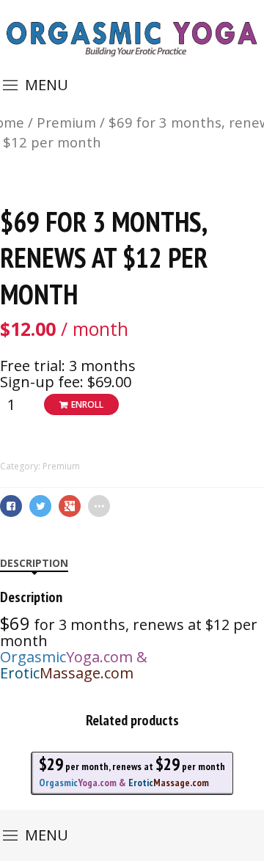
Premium (66, 122)
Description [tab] (34, 563)
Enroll (87, 404)
